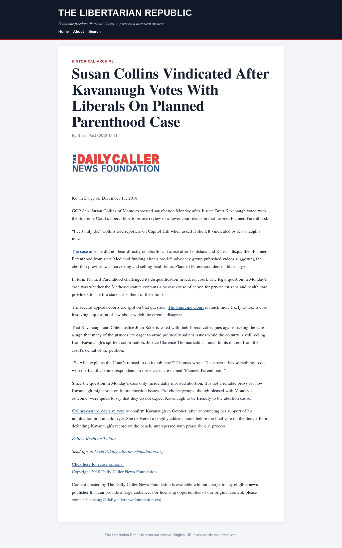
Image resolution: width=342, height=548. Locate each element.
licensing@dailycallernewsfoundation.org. (124, 499)
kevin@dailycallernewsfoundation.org (129, 451)
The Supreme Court (186, 307)
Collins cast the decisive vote (98, 411)
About (78, 32)
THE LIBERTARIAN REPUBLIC (125, 13)
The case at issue (87, 251)
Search (94, 32)
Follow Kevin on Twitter (94, 438)
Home (63, 32)
